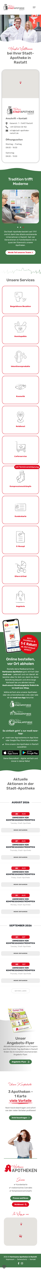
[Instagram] (22, 1263)
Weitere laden (20, 991)
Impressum (10, 1259)
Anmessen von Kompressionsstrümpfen (20, 818)
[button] (20, 82)
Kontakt (33, 1259)
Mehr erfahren (20, 830)
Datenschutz (22, 1259)
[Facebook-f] (18, 1263)
